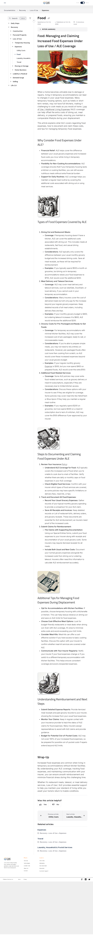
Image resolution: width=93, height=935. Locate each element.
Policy (64, 464)
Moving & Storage (21, 66)
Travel (19, 62)
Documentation (9, 10)
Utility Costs (21, 50)
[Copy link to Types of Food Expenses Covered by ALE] (41, 227)
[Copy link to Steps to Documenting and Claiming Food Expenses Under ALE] (73, 459)
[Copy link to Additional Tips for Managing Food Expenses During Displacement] (79, 603)
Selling (15, 81)
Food (18, 54)
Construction (18, 31)
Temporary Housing (22, 43)
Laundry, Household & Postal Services (24, 58)
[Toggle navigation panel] (33, 20)
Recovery (22, 10)
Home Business (20, 70)
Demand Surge (18, 78)
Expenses (45, 10)
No (58, 804)
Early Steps (15, 23)
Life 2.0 (13, 85)
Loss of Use (34, 10)
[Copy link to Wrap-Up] (53, 757)
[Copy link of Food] (49, 18)
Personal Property (19, 35)
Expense (48, 366)
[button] (17, 18)
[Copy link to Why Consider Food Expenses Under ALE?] (47, 145)
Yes (45, 804)
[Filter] (30, 18)
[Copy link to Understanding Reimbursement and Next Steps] (48, 704)
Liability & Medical (20, 74)
